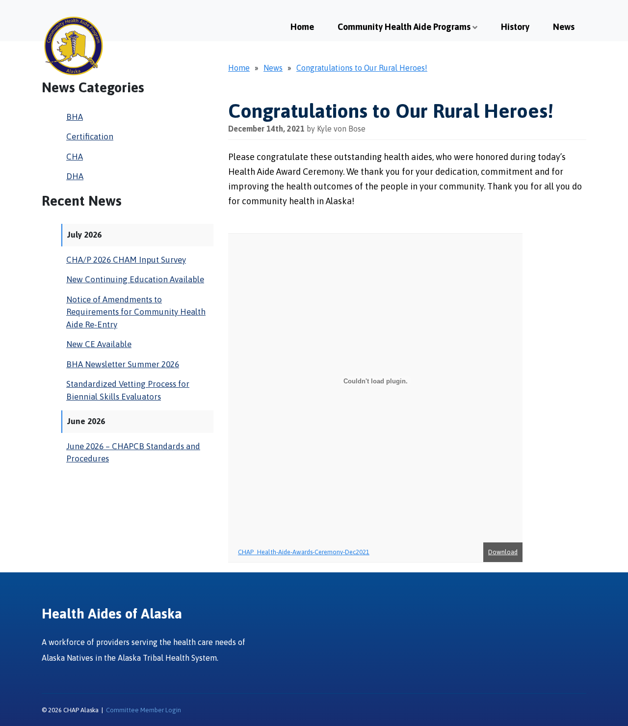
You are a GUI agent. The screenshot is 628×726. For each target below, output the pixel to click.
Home (302, 27)
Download (503, 552)
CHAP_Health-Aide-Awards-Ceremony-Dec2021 (303, 552)
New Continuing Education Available (135, 279)
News (564, 27)
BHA (74, 117)
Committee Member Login (143, 710)
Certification (89, 136)
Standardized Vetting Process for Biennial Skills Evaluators (127, 390)
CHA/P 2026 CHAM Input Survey (126, 260)
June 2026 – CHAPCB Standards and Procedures (133, 452)
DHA (74, 176)
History (515, 27)
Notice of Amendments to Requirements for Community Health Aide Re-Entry (136, 312)
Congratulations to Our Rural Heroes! (361, 67)
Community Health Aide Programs (404, 27)
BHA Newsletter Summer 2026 (122, 364)
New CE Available (98, 344)
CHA (74, 156)
